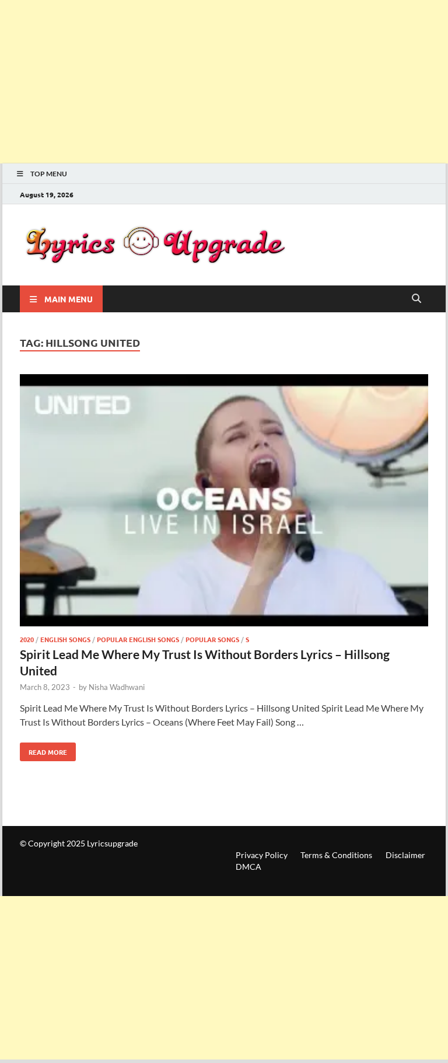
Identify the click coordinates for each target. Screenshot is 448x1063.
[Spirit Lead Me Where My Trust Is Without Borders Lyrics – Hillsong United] (224, 502)
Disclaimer (405, 855)
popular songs (212, 639)
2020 (27, 639)
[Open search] (416, 298)
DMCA (248, 867)
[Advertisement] (224, 81)
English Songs (65, 639)
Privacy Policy (262, 855)
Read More (43, 750)
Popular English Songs (138, 639)
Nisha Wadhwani (117, 687)
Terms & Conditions (336, 855)
